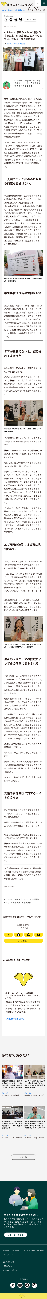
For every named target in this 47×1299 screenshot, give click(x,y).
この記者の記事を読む (14, 1019)
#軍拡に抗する (7, 10)
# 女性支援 (15, 902)
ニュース (5, 1093)
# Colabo (8, 899)
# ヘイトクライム (21, 899)
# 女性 (6, 902)
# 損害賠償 (26, 902)
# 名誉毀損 (34, 899)
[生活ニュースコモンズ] (17, 5)
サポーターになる (15, 1235)
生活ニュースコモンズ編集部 (16, 44)
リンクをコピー (30, 19)
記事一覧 (23, 1157)
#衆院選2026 (20, 10)
